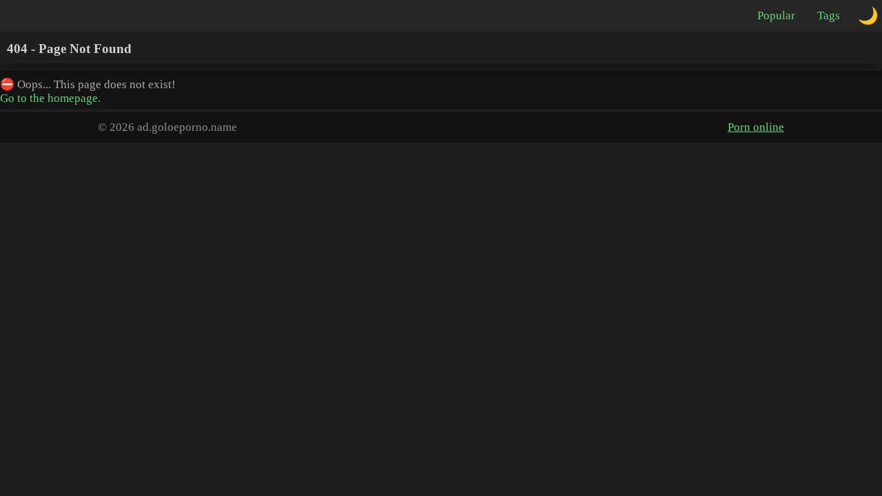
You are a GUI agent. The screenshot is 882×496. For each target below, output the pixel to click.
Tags (828, 15)
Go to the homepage (49, 98)
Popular (776, 15)
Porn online (756, 127)
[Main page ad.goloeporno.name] (69, 15)
